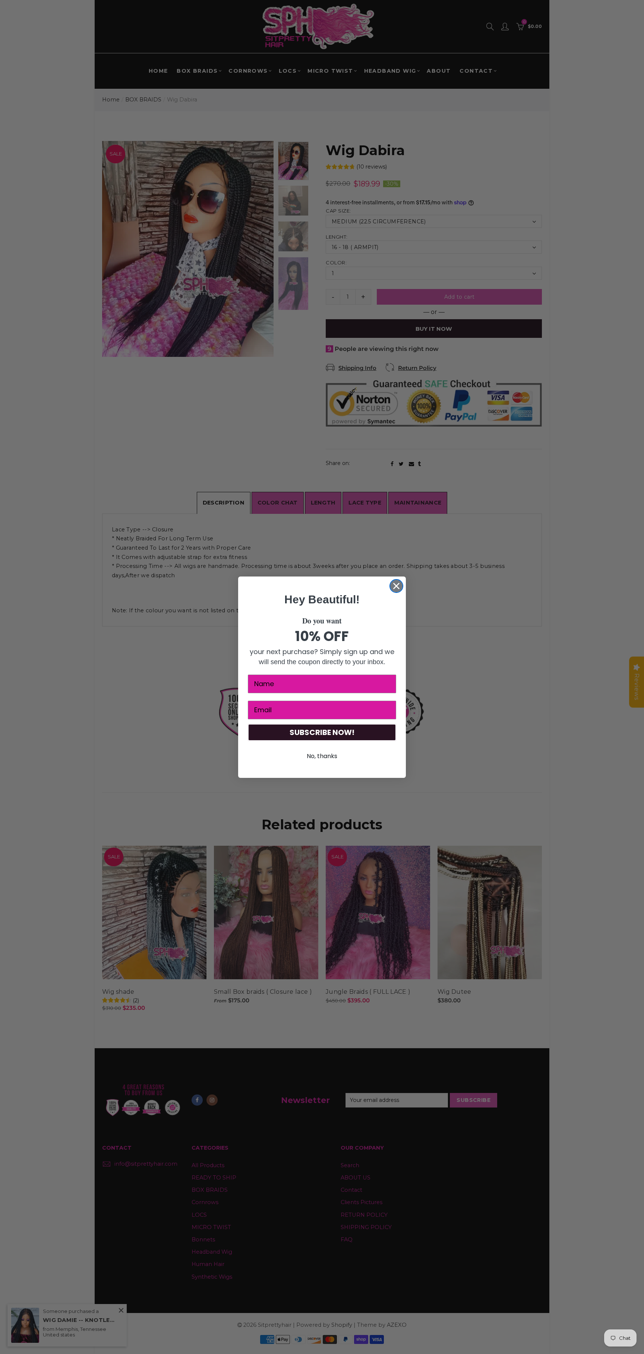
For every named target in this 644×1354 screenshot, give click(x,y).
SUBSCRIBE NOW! (322, 732)
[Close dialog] (396, 586)
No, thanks (322, 756)
